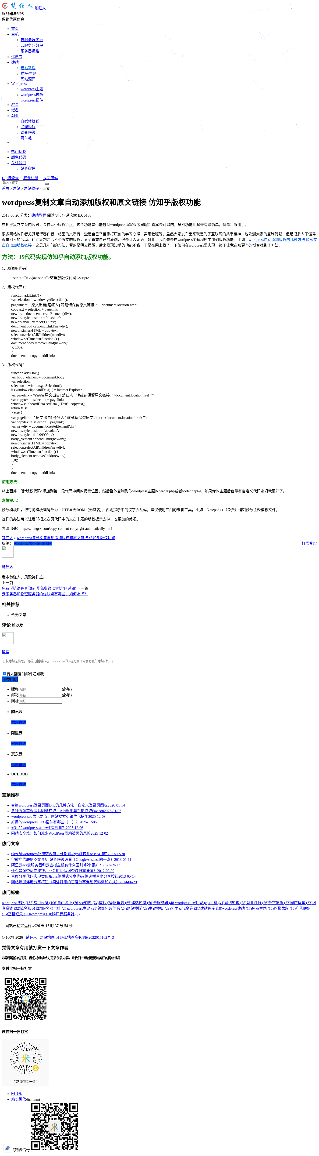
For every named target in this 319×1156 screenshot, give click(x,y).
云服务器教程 (32, 45)
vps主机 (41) (214, 903)
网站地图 (47, 937)
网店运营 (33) (301, 903)
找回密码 (50, 178)
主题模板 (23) (160, 908)
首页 (15, 29)
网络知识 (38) (235, 903)
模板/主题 (28, 74)
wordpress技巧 (32, 95)
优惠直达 (18, 722)
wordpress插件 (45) (190, 903)
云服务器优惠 (32, 40)
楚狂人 (40, 8)
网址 (15, 701)
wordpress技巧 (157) (17, 903)
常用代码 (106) (45, 903)
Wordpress (19, 84)
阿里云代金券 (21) (185, 908)
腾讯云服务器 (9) (66, 914)
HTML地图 (65, 937)
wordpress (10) (41, 914)
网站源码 (28, 79)
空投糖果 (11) (19, 914)
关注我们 (18, 163)
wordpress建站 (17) (237, 908)
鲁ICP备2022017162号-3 (94, 937)
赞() (313, 543)
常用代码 (44, 543)
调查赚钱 (28, 133)
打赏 (305, 543)
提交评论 (10, 679)
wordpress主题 (32, 89)
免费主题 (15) (263, 908)
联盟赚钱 (28, 127)
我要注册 (30, 178)
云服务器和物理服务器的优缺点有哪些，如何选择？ (45, 594)
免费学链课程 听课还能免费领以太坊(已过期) (39, 588)
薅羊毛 (26, 138)
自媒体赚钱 (30, 121)
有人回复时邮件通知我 (25, 674)
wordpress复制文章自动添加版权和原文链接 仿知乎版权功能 (66, 538)
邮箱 (15, 695)
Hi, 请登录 (10, 178)
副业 (15, 116)
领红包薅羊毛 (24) (112, 908)
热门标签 (18, 152)
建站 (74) (106, 903)
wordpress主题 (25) (82, 908)
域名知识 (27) (31, 908)
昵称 (15, 689)
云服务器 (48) (164, 903)
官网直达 (18, 743)
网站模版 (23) (138, 908)
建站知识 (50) (142, 903)
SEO (14, 105)
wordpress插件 (32, 100)
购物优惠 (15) (285, 908)
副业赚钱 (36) (257, 903)
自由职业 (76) (68, 903)
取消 (5, 652)
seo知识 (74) (89, 903)
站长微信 (28, 169)
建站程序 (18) (211, 908)
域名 (15, 110)
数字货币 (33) (279, 903)
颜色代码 (18, 157)
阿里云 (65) (122, 903)
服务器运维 (30, 51)
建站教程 (28, 68)
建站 (15, 62)
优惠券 (16, 57)
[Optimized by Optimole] (8, 1148)
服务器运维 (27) (55, 908)
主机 (15, 34)
